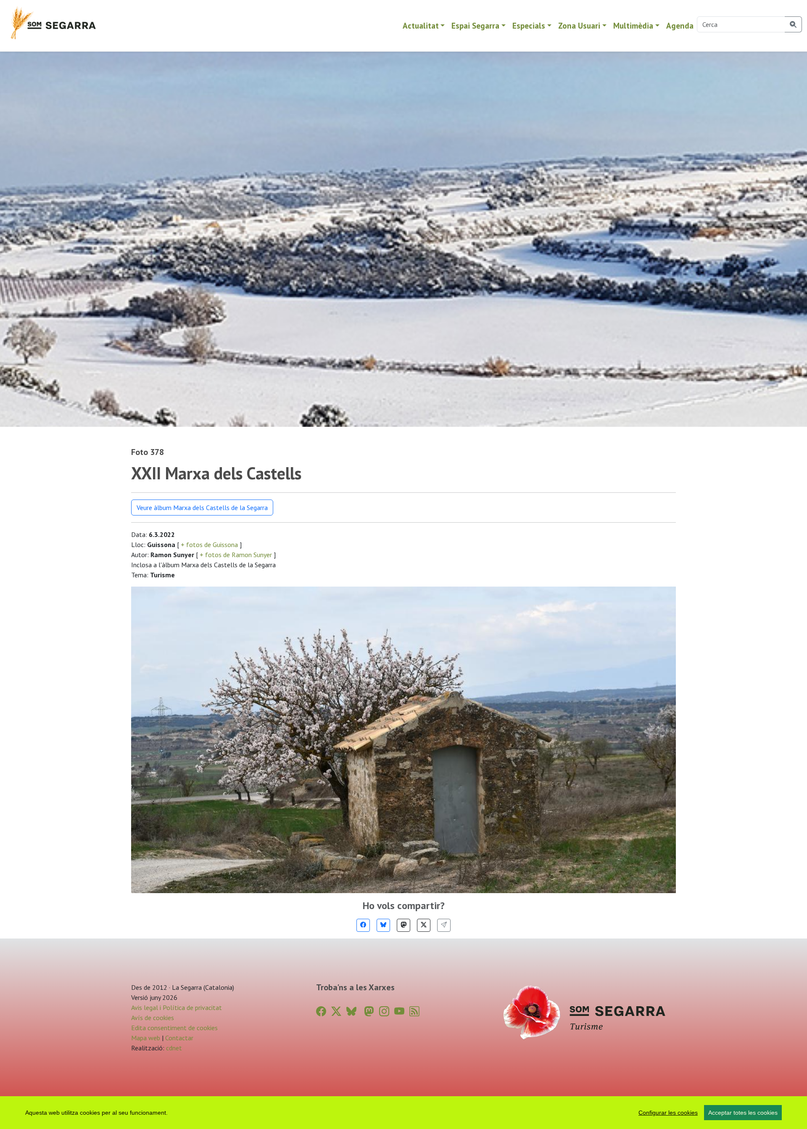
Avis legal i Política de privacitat (176, 1007)
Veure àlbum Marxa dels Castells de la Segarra (202, 507)
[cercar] (793, 24)
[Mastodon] (403, 925)
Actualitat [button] (421, 25)
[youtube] (399, 1011)
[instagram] (384, 1011)
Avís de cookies (152, 1017)
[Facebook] (363, 925)
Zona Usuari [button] (579, 25)
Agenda (680, 25)
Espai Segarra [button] (475, 25)
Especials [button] (528, 25)
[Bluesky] (383, 925)
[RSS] (414, 1011)
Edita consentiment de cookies (174, 1027)
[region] (403, 1112)
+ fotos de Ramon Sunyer (236, 554)
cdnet (173, 1048)
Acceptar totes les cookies (743, 1112)
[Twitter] (423, 925)
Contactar (179, 1038)
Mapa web (145, 1038)
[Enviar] (444, 925)
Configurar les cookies (668, 1112)
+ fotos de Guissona (209, 544)
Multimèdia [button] (633, 25)
